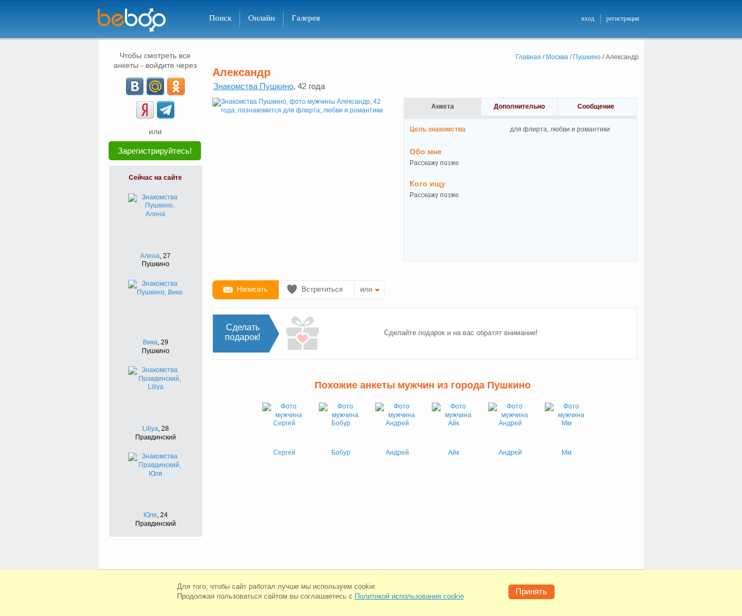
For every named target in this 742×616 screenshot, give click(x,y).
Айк (453, 452)
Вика (150, 342)
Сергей (284, 452)
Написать (252, 289)
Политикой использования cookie (409, 596)
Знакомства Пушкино (253, 86)
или (366, 289)
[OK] (176, 86)
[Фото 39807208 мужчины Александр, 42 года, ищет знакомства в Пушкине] (299, 185)
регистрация (622, 18)
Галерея (306, 18)
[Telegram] (165, 109)
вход (587, 18)
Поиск (220, 18)
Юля (150, 515)
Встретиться (322, 289)
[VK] (134, 86)
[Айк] (453, 424)
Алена (150, 256)
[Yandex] (145, 109)
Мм (566, 452)
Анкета (442, 106)
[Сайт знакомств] (138, 20)
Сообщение (595, 106)
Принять (531, 591)
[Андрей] (397, 424)
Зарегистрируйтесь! (155, 150)
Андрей (397, 452)
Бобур (340, 452)
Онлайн (261, 18)
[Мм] (566, 424)
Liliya (150, 428)
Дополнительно (519, 106)
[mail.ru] (155, 86)
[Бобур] (340, 424)
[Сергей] (284, 424)
